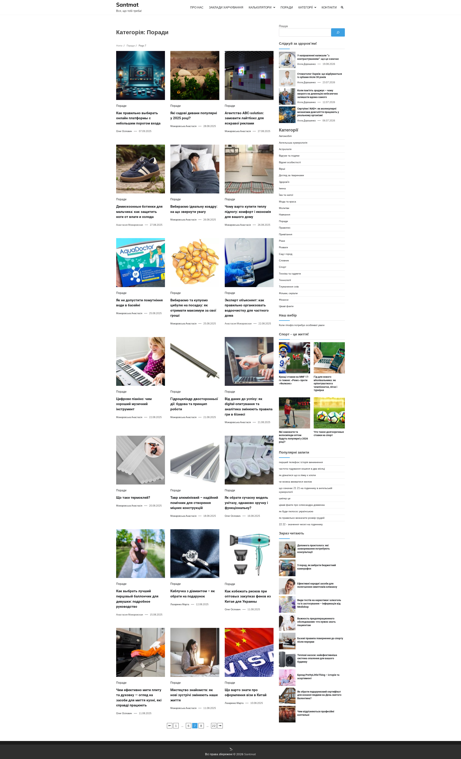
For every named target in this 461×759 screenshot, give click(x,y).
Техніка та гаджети (290, 273)
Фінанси (283, 299)
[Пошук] (338, 32)
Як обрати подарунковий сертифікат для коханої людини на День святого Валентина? (319, 695)
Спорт (282, 267)
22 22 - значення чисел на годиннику (301, 524)
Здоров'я (284, 182)
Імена (282, 188)
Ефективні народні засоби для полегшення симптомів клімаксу (317, 585)
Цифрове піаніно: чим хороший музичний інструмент (134, 404)
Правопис (284, 227)
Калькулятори (260, 7)
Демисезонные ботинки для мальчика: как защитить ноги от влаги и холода (139, 211)
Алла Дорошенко (306, 63)
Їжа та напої (286, 195)
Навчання (284, 214)
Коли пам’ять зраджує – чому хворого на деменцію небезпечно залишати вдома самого (317, 94)
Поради (287, 7)
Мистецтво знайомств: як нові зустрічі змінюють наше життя (194, 695)
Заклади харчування (226, 7)
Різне (282, 240)
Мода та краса (287, 201)
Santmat (127, 4)
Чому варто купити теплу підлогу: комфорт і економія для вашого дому (248, 211)
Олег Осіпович (124, 131)
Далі (220, 725)
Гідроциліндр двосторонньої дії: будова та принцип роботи (194, 404)
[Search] (342, 7)
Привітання (285, 234)
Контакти (329, 7)
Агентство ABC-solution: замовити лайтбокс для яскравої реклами (244, 118)
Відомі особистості (290, 162)
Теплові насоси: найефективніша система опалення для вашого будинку (317, 658)
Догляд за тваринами (291, 175)
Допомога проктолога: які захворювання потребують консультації (313, 548)
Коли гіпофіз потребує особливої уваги (302, 325)
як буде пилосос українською (296, 511)
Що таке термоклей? (133, 497)
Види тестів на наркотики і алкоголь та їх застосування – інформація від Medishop (319, 603)
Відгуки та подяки (289, 155)
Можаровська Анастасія (183, 126)
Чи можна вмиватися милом (295, 481)
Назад (169, 725)
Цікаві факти (286, 306)
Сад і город (285, 254)
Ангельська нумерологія (293, 142)
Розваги (283, 247)
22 (214, 725)
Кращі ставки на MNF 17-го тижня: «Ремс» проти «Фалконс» (294, 380)
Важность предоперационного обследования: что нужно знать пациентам (316, 622)
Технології (285, 280)
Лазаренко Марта (179, 604)
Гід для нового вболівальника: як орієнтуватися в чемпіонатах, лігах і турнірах (325, 383)
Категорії (305, 7)
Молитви (284, 208)
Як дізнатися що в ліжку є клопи (297, 475)
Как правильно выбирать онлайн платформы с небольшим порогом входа (138, 118)
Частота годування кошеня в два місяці (302, 468)
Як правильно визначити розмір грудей (302, 517)
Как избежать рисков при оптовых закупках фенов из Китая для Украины (248, 596)
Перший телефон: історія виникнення (301, 462)
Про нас (196, 7)
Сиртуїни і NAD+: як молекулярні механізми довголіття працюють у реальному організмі (318, 112)
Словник (284, 260)
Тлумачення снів (289, 286)
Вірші (282, 168)
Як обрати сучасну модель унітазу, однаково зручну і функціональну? (246, 502)
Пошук (283, 26)
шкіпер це (284, 498)
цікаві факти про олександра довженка (302, 504)
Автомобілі (285, 136)
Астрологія (285, 149)
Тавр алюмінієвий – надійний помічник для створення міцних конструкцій (194, 502)
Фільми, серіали (288, 293)
